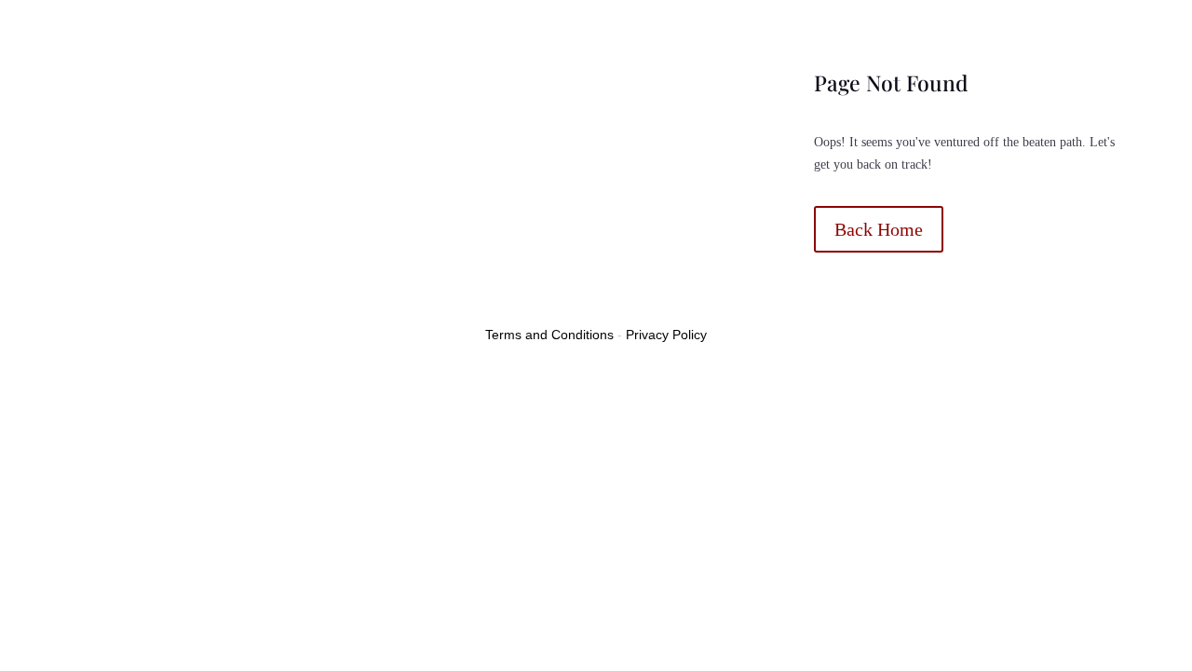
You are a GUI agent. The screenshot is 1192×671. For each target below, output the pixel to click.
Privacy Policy (666, 334)
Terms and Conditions (549, 334)
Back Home (878, 229)
